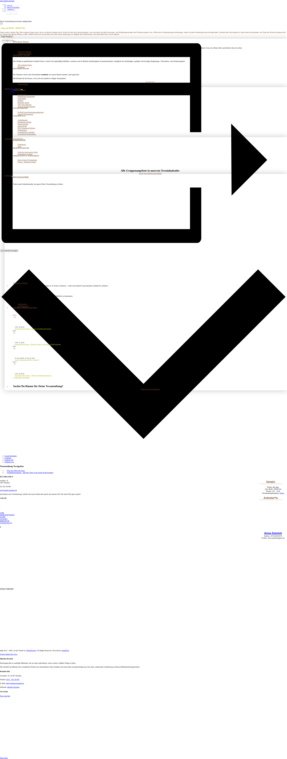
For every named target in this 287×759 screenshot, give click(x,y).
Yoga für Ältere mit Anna (16, 471)
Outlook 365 (8, 460)
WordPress (65, 651)
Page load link (5, 696)
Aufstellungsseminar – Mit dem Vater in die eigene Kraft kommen (38, 344)
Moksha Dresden (13, 687)
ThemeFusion (31, 651)
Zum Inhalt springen (7, 1)
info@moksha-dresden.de (15, 683)
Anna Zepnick (273, 533)
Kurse (282, 493)
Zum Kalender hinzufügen (9, 251)
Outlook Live (9, 462)
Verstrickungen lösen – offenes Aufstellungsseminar (33, 329)
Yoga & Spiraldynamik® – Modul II (27, 360)
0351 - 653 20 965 (12, 680)
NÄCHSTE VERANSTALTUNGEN (25, 308)
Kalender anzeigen (22, 378)
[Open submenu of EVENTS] (12, 176)
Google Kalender (10, 456)
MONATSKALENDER (21, 177)
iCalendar (7, 458)
